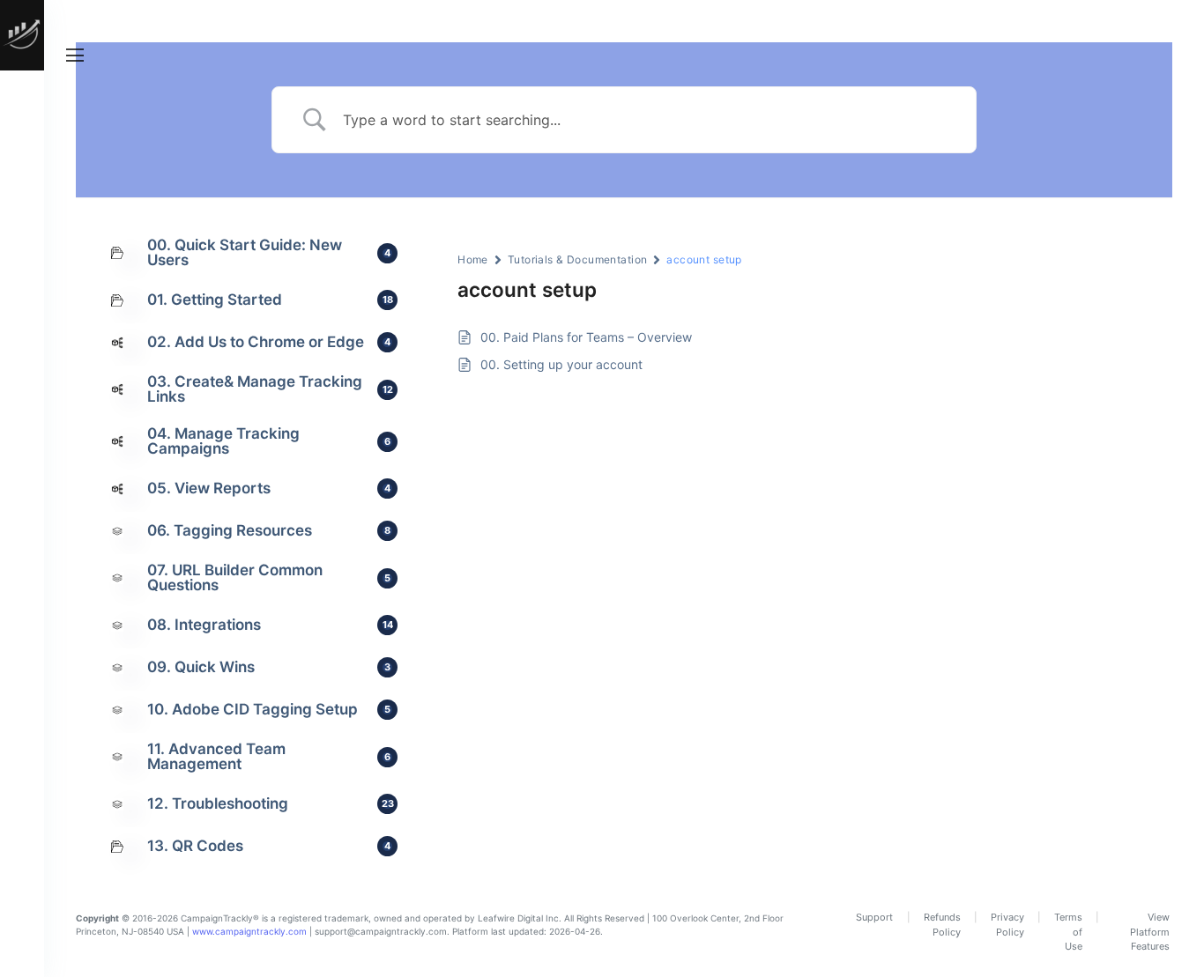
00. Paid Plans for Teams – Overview (586, 336)
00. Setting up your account (561, 364)
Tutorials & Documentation (578, 259)
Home (472, 259)
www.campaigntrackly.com (249, 931)
